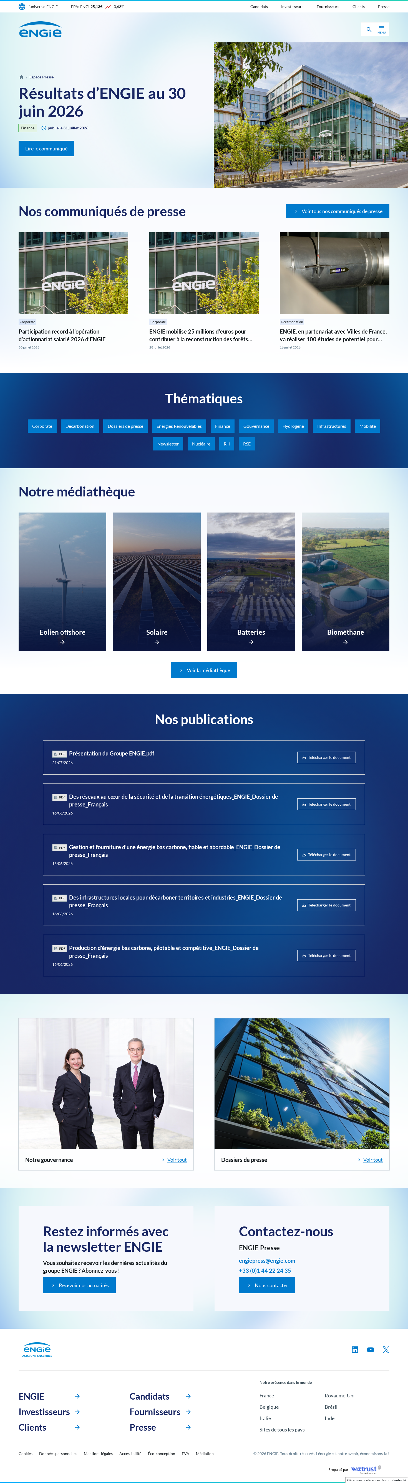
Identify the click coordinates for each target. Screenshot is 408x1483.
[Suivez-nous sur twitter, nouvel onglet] (386, 1349)
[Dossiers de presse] (302, 1083)
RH (227, 443)
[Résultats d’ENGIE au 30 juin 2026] (311, 115)
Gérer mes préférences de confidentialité (376, 1480)
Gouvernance (256, 426)
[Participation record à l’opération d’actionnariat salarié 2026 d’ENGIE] (73, 273)
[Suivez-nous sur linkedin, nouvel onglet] (355, 1349)
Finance (27, 127)
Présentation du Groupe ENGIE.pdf (111, 753)
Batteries (251, 632)
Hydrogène (293, 426)
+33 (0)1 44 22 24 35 (265, 1270)
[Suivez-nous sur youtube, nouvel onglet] (370, 1349)
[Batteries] (251, 640)
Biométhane (345, 632)
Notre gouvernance (49, 1159)
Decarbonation (292, 322)
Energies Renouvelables (179, 426)
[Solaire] (157, 640)
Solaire (157, 632)
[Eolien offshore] (62, 640)
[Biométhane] (345, 640)
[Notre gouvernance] (106, 1083)
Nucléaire (201, 443)
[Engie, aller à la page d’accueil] (37, 1350)
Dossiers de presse (125, 426)
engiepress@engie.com (267, 1260)
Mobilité (367, 426)
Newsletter (168, 443)
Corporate (27, 322)
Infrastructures (331, 426)
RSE (247, 443)
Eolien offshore (62, 632)
